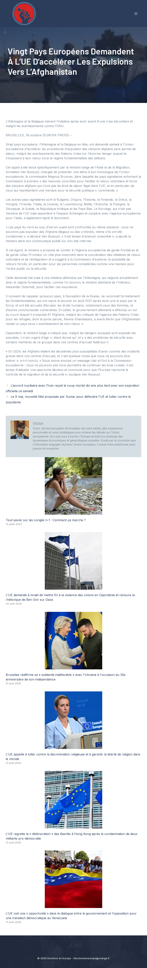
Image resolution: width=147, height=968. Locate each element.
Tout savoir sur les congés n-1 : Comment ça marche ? (46, 520)
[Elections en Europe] (25, 13)
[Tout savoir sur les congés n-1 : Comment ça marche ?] (73, 512)
